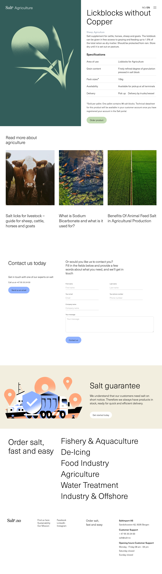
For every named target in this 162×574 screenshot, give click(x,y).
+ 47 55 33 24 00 (127, 533)
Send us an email (19, 290)
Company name (71, 304)
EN (148, 7)
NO (143, 7)
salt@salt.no (125, 537)
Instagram (61, 525)
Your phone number (116, 294)
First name (69, 284)
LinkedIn (61, 523)
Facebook (61, 520)
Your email (69, 294)
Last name (113, 284)
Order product (96, 120)
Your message (70, 314)
